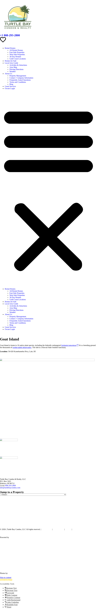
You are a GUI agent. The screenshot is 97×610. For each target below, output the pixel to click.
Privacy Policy (58, 529)
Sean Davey (13, 573)
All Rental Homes (16, 50)
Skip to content (5, 577)
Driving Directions (16, 69)
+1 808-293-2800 (10, 35)
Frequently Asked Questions (20, 80)
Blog (11, 84)
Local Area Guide (11, 63)
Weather (12, 71)
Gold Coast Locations (17, 59)
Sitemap (68, 529)
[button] (48, 188)
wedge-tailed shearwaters (22, 347)
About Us (8, 74)
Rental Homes (10, 48)
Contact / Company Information (21, 78)
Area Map (13, 67)
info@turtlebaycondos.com (10, 488)
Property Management (17, 76)
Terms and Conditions (17, 82)
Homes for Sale (10, 61)
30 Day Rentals (15, 57)
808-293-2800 (10, 486)
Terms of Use (47, 529)
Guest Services (10, 86)
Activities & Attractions (18, 65)
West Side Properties (17, 54)
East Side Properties (16, 52)
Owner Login (10, 88)
